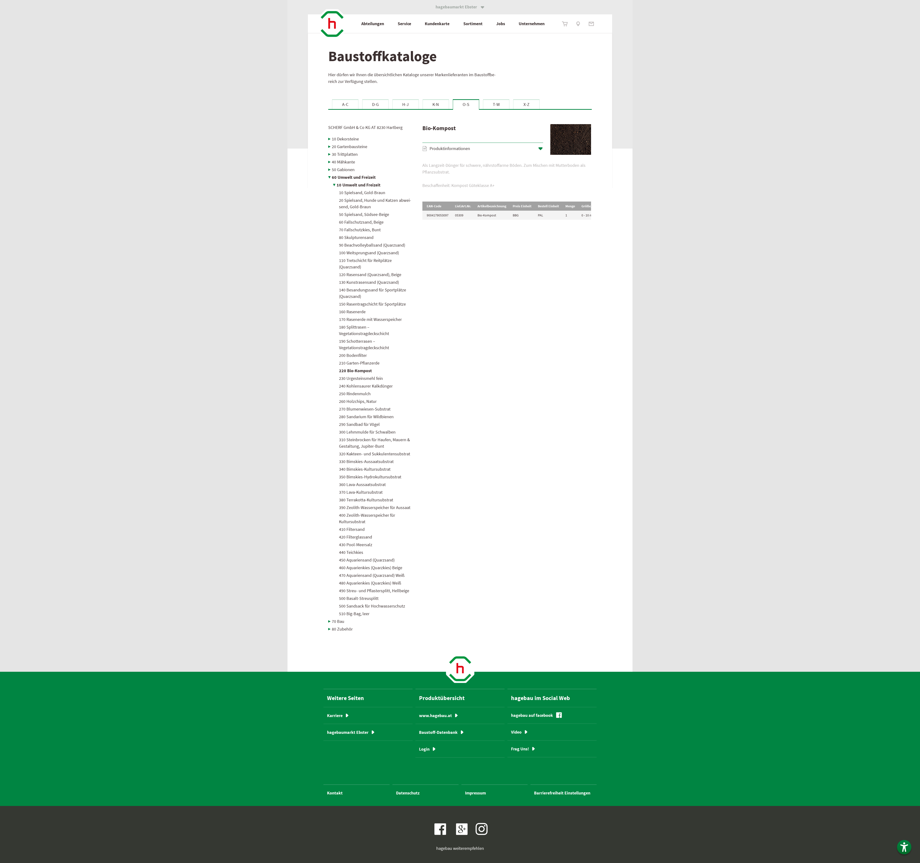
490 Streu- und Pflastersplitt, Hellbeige (374, 590)
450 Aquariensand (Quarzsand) (367, 560)
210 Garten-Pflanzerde (359, 363)
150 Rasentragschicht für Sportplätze (372, 304)
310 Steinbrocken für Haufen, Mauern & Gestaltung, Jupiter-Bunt (374, 443)
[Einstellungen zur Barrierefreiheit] (904, 847)
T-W (496, 104)
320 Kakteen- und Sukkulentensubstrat (374, 454)
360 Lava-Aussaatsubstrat (362, 484)
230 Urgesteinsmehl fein (361, 378)
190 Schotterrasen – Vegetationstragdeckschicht (364, 344)
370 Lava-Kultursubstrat (361, 492)
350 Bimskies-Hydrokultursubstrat (370, 477)
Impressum (475, 793)
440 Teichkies (351, 552)
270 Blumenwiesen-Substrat (365, 409)
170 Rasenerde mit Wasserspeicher (370, 319)
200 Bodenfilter (353, 355)
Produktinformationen (450, 148)
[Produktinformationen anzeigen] (506, 177)
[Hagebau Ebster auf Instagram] (482, 829)
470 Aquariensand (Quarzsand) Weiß (371, 575)
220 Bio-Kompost (355, 370)
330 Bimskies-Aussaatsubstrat (366, 461)
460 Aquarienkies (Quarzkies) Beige (370, 567)
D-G (375, 104)
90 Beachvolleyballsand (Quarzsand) (372, 245)
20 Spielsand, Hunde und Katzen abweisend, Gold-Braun (375, 203)
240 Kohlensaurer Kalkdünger (366, 386)
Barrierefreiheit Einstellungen (562, 793)
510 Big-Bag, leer (354, 613)
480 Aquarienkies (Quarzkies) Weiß (370, 583)
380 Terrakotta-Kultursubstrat (366, 500)
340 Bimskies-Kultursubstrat (365, 469)
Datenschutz (408, 793)
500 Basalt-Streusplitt (359, 598)
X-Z (526, 104)
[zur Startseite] (332, 24)
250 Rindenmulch (355, 393)
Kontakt (335, 793)
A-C (345, 104)
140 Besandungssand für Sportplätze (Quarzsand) (372, 293)
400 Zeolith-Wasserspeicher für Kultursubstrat (367, 518)
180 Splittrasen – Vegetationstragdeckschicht (364, 330)
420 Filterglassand (355, 537)
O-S (466, 104)
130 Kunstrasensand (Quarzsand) (369, 282)
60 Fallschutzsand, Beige (361, 222)
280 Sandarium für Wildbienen (366, 416)
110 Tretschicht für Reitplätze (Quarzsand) (365, 264)
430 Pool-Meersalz (355, 544)
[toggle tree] (371, 139)
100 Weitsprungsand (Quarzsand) (369, 252)
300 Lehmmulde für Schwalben (367, 432)
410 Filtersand (352, 529)
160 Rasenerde (352, 311)
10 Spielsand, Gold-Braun (362, 192)
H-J (405, 104)
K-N (435, 104)
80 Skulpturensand (356, 237)
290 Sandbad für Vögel (359, 424)
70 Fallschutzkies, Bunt (360, 229)
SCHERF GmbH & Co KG (365, 127)
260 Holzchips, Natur (358, 401)
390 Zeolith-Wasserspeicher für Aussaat (374, 507)
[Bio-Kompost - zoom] (570, 139)
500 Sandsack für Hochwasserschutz (372, 606)
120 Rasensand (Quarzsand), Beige (370, 274)
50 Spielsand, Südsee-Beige (364, 214)
